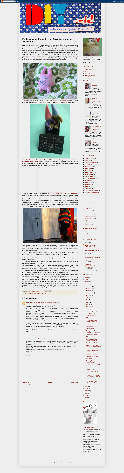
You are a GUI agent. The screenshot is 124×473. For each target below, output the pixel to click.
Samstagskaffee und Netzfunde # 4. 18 (91, 321)
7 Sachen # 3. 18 (90, 337)
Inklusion (87, 196)
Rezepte (87, 208)
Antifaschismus (89, 172)
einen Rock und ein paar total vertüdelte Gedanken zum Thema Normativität (44, 247)
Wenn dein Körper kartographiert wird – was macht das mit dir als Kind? (93, 259)
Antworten (29, 333)
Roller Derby (88, 210)
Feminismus (37, 293)
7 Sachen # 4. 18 (90, 318)
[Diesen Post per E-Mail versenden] (44, 291)
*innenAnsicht (88, 69)
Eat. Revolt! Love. (90, 313)
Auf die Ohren (88, 174)
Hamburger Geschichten (91, 190)
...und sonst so (88, 158)
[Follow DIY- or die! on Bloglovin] (90, 423)
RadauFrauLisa (30, 160)
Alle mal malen (88, 166)
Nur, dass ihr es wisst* (92, 324)
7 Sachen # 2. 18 (90, 358)
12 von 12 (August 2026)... (91, 246)
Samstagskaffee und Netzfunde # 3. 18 (91, 339)
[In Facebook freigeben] (49, 291)
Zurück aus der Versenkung (96, 141)
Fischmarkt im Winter (91, 334)
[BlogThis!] (46, 291)
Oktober (88, 290)
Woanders (87, 224)
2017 (86, 386)
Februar (88, 306)
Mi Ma (86, 71)
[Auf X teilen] (47, 291)
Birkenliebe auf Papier (92, 343)
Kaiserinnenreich (90, 256)
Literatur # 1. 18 (90, 369)
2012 (86, 397)
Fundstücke (88, 184)
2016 (86, 388)
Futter (86, 186)
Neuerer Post (26, 382)
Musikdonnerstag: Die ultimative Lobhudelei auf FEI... (93, 347)
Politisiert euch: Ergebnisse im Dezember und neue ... (93, 376)
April (87, 302)
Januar (88, 309)
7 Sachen (87, 164)
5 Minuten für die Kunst (91, 162)
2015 (86, 390)
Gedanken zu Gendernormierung (60, 100)
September (89, 293)
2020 (86, 279)
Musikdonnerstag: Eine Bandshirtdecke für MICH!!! (97, 128)
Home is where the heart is (92, 192)
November (89, 288)
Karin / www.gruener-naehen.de (35, 302)
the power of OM (89, 218)
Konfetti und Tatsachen (95, 84)
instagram (87, 233)
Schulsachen (88, 214)
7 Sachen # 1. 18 (90, 379)
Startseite (50, 382)
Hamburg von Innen (90, 73)
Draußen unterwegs (90, 178)
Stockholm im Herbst (91, 367)
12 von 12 (87, 160)
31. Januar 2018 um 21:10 (52, 302)
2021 (86, 277)
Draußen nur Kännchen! (92, 250)
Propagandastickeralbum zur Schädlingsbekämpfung (93, 331)
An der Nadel (30, 293)
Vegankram (88, 220)
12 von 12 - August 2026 (91, 252)
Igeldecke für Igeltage (92, 354)
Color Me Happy (89, 176)
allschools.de (88, 230)
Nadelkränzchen (89, 204)
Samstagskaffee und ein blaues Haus (96, 113)
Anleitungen (88, 170)
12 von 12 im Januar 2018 (93, 364)
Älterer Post (74, 382)
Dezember (89, 286)
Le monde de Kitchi (90, 239)
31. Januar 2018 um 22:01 (38, 339)
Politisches (43, 293)
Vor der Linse (88, 222)
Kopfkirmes (88, 198)
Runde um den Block (90, 212)
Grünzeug (87, 188)
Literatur (87, 200)
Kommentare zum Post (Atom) (37, 385)
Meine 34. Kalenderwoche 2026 (92, 241)
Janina (28, 339)
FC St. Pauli (88, 180)
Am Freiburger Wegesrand (93, 311)
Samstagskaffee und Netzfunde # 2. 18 (91, 361)
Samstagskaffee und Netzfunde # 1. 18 (91, 382)
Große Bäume (90, 315)
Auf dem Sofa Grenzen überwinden (92, 372)
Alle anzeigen (99, 270)
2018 (86, 284)
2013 (86, 395)
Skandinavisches (89, 216)
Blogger (70, 462)
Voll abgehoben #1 (91, 328)
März (87, 304)
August (88, 295)
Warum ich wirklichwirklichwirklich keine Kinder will (96, 100)
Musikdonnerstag (89, 202)
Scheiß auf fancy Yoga (92, 356)
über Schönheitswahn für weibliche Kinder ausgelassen (62, 193)
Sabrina (25, 100)
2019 (86, 281)
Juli (87, 297)
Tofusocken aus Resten (92, 326)
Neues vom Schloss (90, 245)
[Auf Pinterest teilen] (51, 291)
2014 (86, 393)
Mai (87, 299)
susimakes (88, 264)
